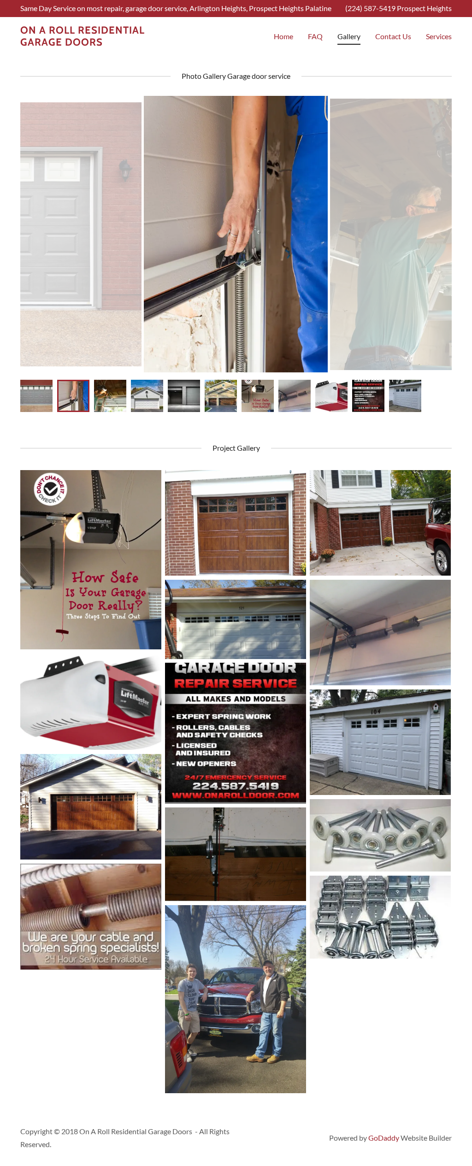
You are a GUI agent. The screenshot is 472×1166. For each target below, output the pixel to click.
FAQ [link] (315, 36)
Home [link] (283, 36)
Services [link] (439, 36)
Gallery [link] (348, 36)
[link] (84, 42)
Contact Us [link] (393, 36)
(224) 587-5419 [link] (370, 8)
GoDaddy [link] (383, 1137)
